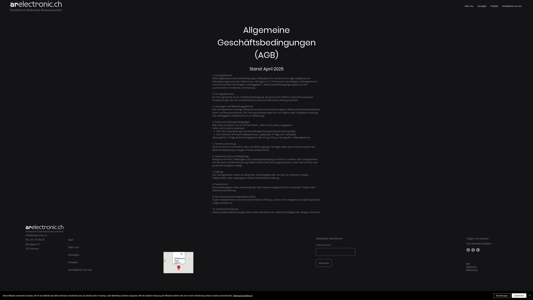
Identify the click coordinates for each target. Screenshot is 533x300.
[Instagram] (468, 250)
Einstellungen (502, 295)
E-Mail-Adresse (323, 245)
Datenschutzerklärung (242, 295)
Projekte (73, 262)
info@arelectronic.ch (36, 235)
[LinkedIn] (478, 250)
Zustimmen (519, 295)
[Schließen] (529, 295)
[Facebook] (473, 250)
